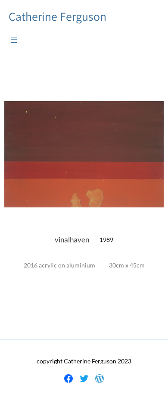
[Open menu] (14, 40)
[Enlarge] (152, 112)
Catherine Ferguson (57, 16)
